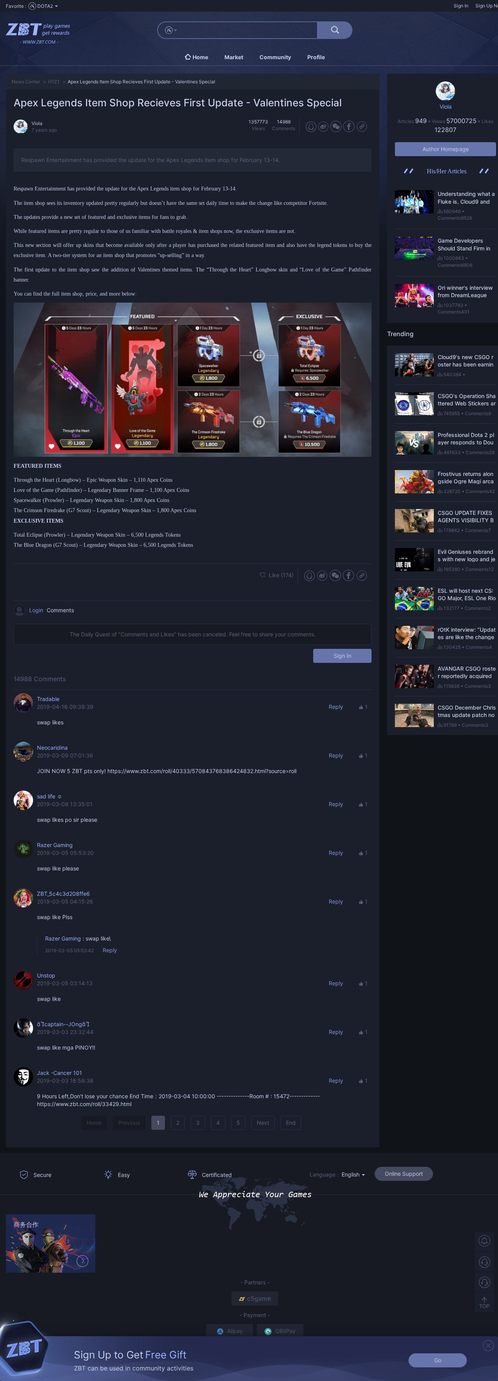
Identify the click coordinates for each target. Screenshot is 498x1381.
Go (437, 1360)
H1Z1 (54, 82)
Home (94, 1122)
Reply (336, 706)
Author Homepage (446, 149)
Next (263, 1122)
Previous (129, 1122)
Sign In (461, 6)
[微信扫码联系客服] (484, 1282)
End (291, 1122)
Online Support (404, 1173)
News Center (26, 82)
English (351, 1174)
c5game (259, 1298)
